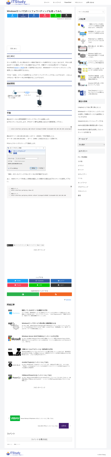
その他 (80, 161)
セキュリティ (82, 174)
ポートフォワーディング (20, 245)
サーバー (11, 245)
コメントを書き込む (39, 439)
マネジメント (82, 191)
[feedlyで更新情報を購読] (23, 294)
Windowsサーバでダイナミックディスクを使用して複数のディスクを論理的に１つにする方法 (91, 114)
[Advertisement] (39, 32)
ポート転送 (41, 245)
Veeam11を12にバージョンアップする (90, 121)
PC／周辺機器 (82, 157)
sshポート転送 (19, 67)
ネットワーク (82, 182)
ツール (80, 178)
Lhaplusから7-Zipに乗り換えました (89, 107)
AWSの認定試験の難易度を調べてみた (90, 125)
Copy (69, 128)
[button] (103, 12)
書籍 (79, 195)
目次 (11, 48)
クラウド (81, 165)
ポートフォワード (32, 245)
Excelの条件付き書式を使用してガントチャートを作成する (90, 131)
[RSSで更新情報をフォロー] (56, 294)
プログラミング (83, 187)
